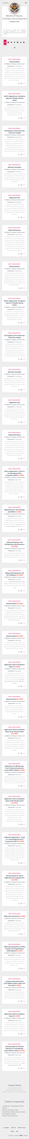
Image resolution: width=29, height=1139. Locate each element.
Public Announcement (11, 916)
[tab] (5, 42)
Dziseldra (5, 3)
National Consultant (14, 167)
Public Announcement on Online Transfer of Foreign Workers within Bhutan (14, 949)
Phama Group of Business (10, 1116)
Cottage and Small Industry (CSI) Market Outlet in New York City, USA (14, 983)
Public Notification (14, 230)
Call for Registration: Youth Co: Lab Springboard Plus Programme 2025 (14, 473)
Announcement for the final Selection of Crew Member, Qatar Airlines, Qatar (14, 1048)
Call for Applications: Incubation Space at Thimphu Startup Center (14, 98)
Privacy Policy (22, 1127)
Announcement (14, 62)
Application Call (14, 198)
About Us (13, 1127)
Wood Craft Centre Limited (10, 1110)
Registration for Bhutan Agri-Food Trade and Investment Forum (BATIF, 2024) (14, 768)
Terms (12, 1131)
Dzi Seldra (6, 1127)
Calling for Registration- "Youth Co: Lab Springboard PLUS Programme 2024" (14, 839)
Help (17, 1131)
